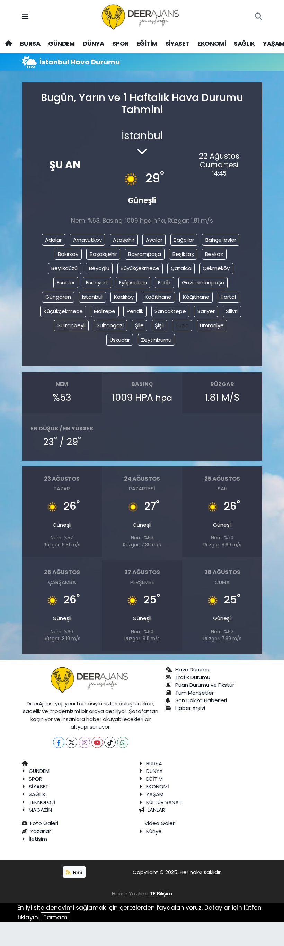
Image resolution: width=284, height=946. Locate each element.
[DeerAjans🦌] (141, 16)
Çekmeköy (216, 268)
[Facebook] (58, 742)
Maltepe (104, 311)
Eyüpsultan (133, 282)
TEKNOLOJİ (42, 802)
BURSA (30, 43)
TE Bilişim (161, 893)
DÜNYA (93, 43)
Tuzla (182, 325)
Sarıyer (206, 311)
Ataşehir (123, 239)
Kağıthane (158, 297)
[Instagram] (84, 742)
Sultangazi (110, 325)
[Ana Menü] (25, 16)
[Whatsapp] (122, 742)
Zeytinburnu (156, 339)
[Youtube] (97, 742)
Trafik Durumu (192, 677)
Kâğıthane (196, 297)
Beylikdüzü (64, 268)
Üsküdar (120, 339)
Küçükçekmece (63, 311)
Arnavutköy (87, 239)
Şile (139, 325)
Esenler (66, 282)
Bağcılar (184, 239)
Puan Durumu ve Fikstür (204, 684)
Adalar (53, 239)
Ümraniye (212, 325)
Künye (154, 831)
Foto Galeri (44, 823)
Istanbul (92, 297)
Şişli (159, 325)
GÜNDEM (61, 43)
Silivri (232, 311)
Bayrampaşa (144, 254)
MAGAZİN (40, 809)
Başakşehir (103, 254)
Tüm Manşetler (194, 692)
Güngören (58, 297)
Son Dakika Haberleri (201, 700)
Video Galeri (160, 823)
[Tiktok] (110, 742)
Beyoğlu (99, 268)
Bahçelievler (220, 239)
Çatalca (181, 268)
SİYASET (177, 43)
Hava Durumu (192, 669)
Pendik (135, 311)
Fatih (164, 282)
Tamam (55, 917)
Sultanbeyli (71, 325)
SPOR (120, 43)
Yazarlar (40, 831)
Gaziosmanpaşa (203, 282)
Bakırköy (68, 254)
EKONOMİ (211, 43)
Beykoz (214, 254)
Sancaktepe (170, 311)
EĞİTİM (147, 43)
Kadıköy (124, 297)
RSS (77, 872)
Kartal (228, 297)
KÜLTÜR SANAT (164, 802)
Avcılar (154, 239)
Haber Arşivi (190, 708)
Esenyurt (97, 282)
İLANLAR (155, 809)
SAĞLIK (244, 43)
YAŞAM (154, 794)
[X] (71, 742)
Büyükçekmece (140, 268)
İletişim (38, 838)
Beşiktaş (183, 254)
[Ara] (258, 16)
